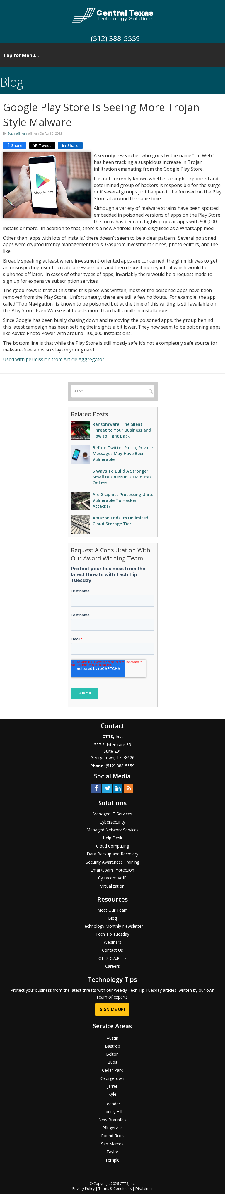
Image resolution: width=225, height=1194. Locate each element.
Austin (112, 1038)
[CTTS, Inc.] (112, 14)
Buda (112, 1062)
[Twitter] (107, 788)
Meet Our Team (112, 910)
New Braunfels (112, 1120)
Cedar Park (112, 1070)
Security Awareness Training (112, 862)
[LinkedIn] (117, 788)
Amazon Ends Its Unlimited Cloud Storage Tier (120, 520)
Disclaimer (144, 1188)
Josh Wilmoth (17, 133)
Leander (112, 1103)
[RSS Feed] (128, 788)
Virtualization (112, 886)
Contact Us (112, 950)
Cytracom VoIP (112, 878)
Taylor (112, 1151)
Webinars (112, 942)
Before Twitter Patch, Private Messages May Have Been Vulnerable (123, 453)
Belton (112, 1054)
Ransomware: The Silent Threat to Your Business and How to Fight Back (122, 430)
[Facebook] (96, 788)
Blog (112, 918)
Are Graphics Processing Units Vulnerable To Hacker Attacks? (123, 500)
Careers (112, 966)
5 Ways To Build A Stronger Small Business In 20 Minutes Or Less (122, 477)
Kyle (112, 1094)
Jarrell (112, 1086)
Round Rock (112, 1135)
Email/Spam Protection (112, 870)
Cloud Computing (112, 846)
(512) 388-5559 (115, 38)
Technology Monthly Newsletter (112, 926)
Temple (112, 1160)
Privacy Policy (83, 1188)
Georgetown (112, 1078)
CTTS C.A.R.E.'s (112, 958)
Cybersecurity (112, 822)
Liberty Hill (112, 1111)
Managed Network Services (112, 830)
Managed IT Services (112, 813)
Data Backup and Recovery (112, 854)
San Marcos (112, 1144)
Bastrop (112, 1046)
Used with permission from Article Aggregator (53, 359)
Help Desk (112, 837)
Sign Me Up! (112, 1009)
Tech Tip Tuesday (112, 934)
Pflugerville (112, 1127)
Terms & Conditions (115, 1188)
